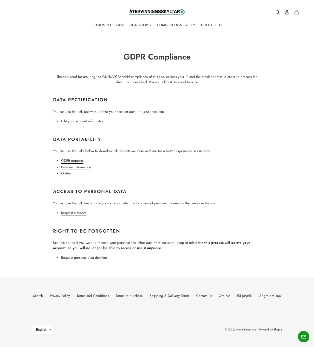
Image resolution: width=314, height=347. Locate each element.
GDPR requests (72, 160)
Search (38, 295)
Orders (66, 173)
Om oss (224, 295)
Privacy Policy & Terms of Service (173, 82)
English (41, 329)
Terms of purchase (129, 295)
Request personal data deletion (84, 257)
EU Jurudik (244, 295)
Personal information (76, 167)
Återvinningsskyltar (246, 329)
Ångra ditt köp (270, 295)
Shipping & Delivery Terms (169, 295)
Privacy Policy (60, 295)
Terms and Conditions (93, 295)
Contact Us (204, 295)
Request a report (73, 212)
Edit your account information (83, 121)
